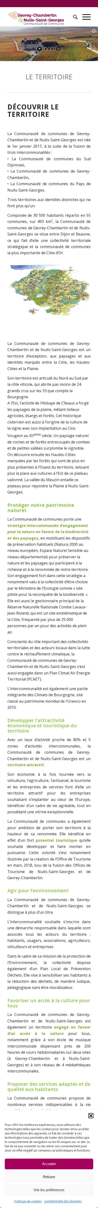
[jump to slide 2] (49, 49)
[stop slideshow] (58, 49)
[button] (90, 1115)
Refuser (49, 1177)
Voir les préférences (49, 1190)
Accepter (49, 1164)
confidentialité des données (63, 1201)
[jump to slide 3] (52, 49)
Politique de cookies (28, 1201)
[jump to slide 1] (45, 49)
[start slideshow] (39, 49)
